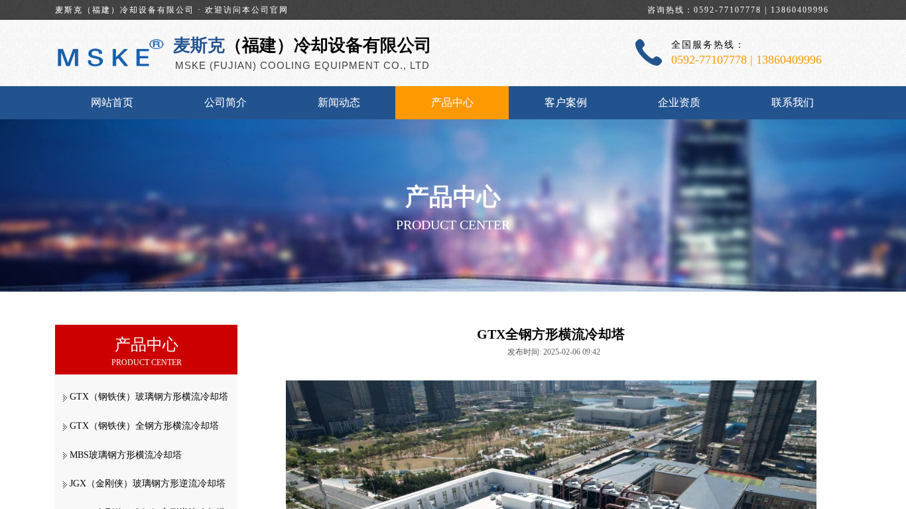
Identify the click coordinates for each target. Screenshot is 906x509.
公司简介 (225, 102)
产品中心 (452, 102)
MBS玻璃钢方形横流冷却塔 (126, 455)
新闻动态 (339, 102)
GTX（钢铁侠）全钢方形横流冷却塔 (144, 426)
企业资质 (679, 102)
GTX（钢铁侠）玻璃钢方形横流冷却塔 (149, 397)
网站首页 (112, 102)
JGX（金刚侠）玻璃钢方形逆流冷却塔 (148, 483)
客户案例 (566, 102)
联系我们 (792, 102)
